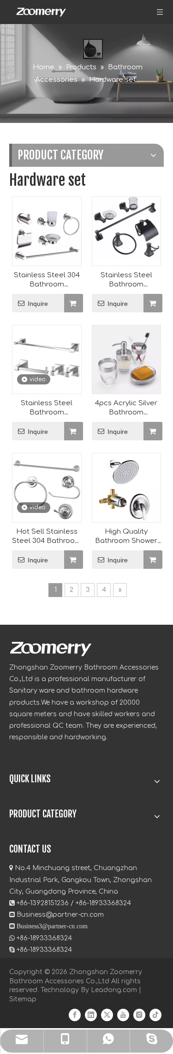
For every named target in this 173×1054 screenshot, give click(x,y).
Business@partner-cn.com (60, 914)
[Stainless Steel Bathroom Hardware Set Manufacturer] (126, 228)
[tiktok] (155, 1014)
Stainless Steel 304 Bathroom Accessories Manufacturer (47, 280)
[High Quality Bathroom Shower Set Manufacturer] (126, 500)
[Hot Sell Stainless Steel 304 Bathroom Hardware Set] (46, 488)
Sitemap (22, 999)
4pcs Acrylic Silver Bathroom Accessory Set (126, 408)
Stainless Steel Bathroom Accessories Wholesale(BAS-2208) (47, 408)
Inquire (38, 303)
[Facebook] (75, 1014)
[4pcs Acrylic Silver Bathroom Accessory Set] (126, 359)
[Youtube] (123, 1014)
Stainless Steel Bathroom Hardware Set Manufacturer (126, 280)
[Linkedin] (91, 1014)
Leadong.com (114, 990)
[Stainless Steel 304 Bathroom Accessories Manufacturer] (46, 231)
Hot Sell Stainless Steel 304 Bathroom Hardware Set (46, 537)
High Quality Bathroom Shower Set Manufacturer (126, 537)
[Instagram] (139, 1014)
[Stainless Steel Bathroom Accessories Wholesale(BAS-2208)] (46, 359)
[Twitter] (107, 1014)
